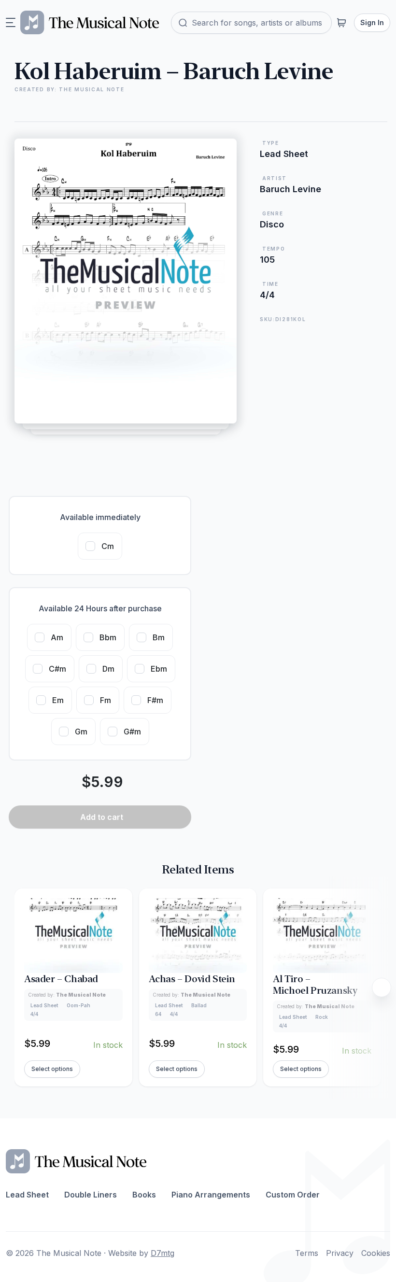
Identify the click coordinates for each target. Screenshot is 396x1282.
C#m (57, 669)
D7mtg (162, 1253)
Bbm (107, 637)
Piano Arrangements (210, 1194)
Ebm (159, 669)
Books (144, 1194)
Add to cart (101, 817)
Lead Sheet (27, 1194)
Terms (306, 1253)
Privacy (340, 1253)
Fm (105, 700)
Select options (52, 1068)
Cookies (375, 1253)
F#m (155, 700)
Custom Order (293, 1194)
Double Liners (90, 1194)
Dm (108, 669)
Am (57, 637)
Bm (159, 637)
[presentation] (381, 987)
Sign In (372, 22)
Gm (81, 731)
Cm (107, 546)
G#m (132, 731)
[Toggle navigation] (10, 23)
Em (58, 700)
